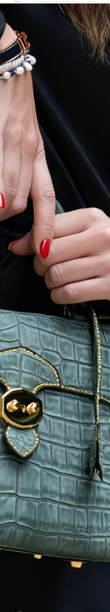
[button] (89, 1)
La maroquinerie (48, 1)
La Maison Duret (64, 1)
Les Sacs (35, 1)
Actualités (74, 1)
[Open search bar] (92, 1)
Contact (70, 1)
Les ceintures (41, 1)
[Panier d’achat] (95, 1)
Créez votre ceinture (56, 1)
